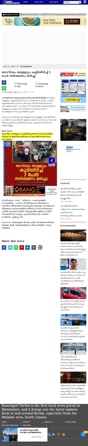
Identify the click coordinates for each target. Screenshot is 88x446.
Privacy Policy (70, 422)
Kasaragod (53, 2)
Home (25, 2)
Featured (64, 183)
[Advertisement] (44, 48)
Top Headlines (26, 67)
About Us (26, 422)
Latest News (39, 2)
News (13, 67)
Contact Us (48, 422)
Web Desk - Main (10, 92)
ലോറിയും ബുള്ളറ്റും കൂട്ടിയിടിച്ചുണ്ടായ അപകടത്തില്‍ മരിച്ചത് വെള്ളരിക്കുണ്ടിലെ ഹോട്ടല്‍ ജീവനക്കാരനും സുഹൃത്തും (27, 137)
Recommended (68, 226)
